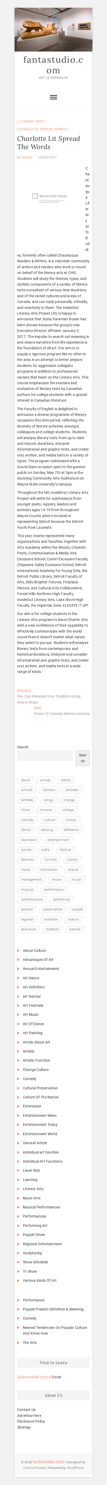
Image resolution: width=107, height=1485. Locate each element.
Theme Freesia (34, 1468)
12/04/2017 (47, 157)
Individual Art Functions (42, 1161)
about (25, 780)
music (77, 879)
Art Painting (33, 1033)
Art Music (31, 1014)
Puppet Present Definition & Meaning (53, 1309)
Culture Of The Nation (41, 1097)
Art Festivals (33, 1005)
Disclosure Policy (31, 1421)
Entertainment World (40, 1134)
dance (26, 830)
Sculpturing (32, 1253)
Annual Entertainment (41, 969)
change (69, 800)
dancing (47, 830)
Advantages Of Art (38, 960)
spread (46, 129)
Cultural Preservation (40, 1088)
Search (23, 747)
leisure (73, 870)
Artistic (29, 1051)
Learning (30, 1180)
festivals (27, 859)
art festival (32, 996)
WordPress (75, 1468)
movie (57, 879)
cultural (49, 820)
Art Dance (31, 978)
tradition (52, 929)
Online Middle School (34, 1377)
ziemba (74, 929)
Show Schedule (35, 1262)
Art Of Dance (33, 1024)
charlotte (28, 129)
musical (27, 890)
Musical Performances (41, 1207)
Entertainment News (40, 1115)
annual (45, 780)
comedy (27, 820)
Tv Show (30, 1271)
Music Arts (32, 1198)
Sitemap (24, 1427)
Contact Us (26, 1410)
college (68, 810)
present (27, 909)
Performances (34, 1216)
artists (66, 780)
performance (54, 890)
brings (48, 800)
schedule (51, 919)
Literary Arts (31, 121)
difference (71, 830)
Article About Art (36, 1042)
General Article (35, 1143)
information (49, 870)
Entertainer (32, 1106)
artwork (26, 790)
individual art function (41, 1152)
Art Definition (34, 987)
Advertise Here (29, 1416)
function (51, 859)
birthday (27, 800)
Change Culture (36, 1070)
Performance (33, 1300)
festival (65, 850)
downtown (29, 840)
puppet (77, 909)
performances (32, 899)
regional (27, 919)
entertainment (58, 840)
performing (61, 899)
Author (27, 157)
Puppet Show (34, 1235)
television (28, 929)
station (73, 919)
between (72, 790)
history (73, 859)
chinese (46, 810)
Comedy (29, 1079)
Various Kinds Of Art (40, 1280)
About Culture (34, 950)
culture (71, 820)
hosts (25, 870)
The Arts (30, 1343)
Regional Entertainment (42, 1244)
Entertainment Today (40, 1124)
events (26, 850)
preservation (52, 909)
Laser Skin (31, 1170)
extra (45, 850)
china (25, 810)
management (31, 879)
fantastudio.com (53, 65)
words (60, 129)
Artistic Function (36, 1060)
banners (49, 790)
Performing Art (35, 1225)
